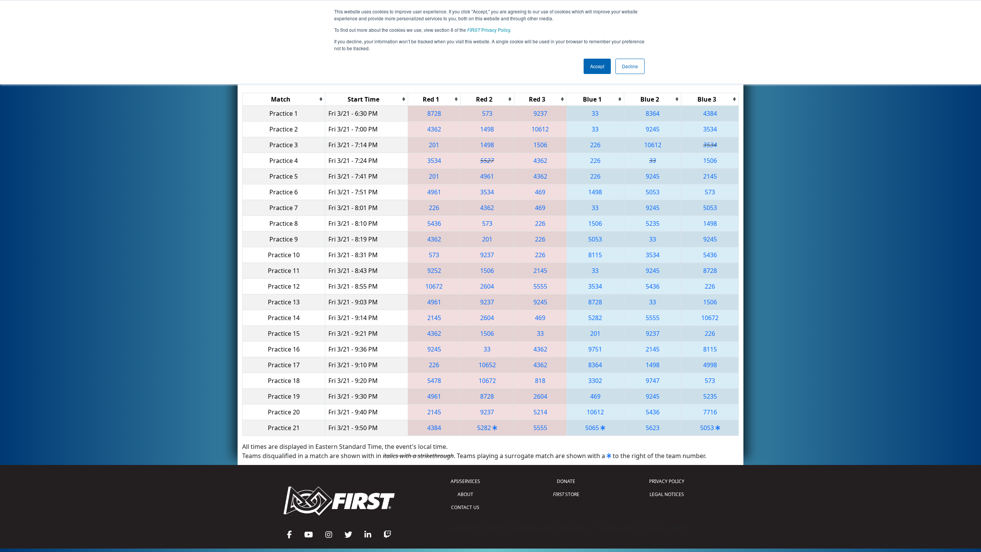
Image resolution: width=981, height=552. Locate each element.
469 (540, 192)
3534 (710, 129)
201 (434, 145)
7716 (710, 412)
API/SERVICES (465, 481)
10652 (487, 365)
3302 (595, 380)
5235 (652, 223)
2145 (710, 176)
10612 (540, 129)
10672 (434, 286)
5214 (540, 412)
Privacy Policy (488, 29)
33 (595, 113)
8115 (595, 255)
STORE (566, 494)
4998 (710, 365)
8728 (434, 113)
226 (595, 145)
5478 (434, 380)
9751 (595, 349)
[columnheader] (284, 99)
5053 (652, 192)
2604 (487, 286)
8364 (652, 113)
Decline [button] (630, 66)
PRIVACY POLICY (666, 481)
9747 (652, 380)
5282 (595, 318)
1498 (487, 129)
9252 (434, 270)
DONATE (566, 481)
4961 (487, 176)
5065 (592, 428)
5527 (487, 160)
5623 (652, 428)
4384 (710, 113)
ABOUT (465, 494)
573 (487, 113)
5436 (434, 223)
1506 (540, 145)
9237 (540, 113)
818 (540, 380)
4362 (434, 129)
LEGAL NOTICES (667, 494)
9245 (652, 129)
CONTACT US (465, 507)
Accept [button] (597, 66)
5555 (540, 286)
